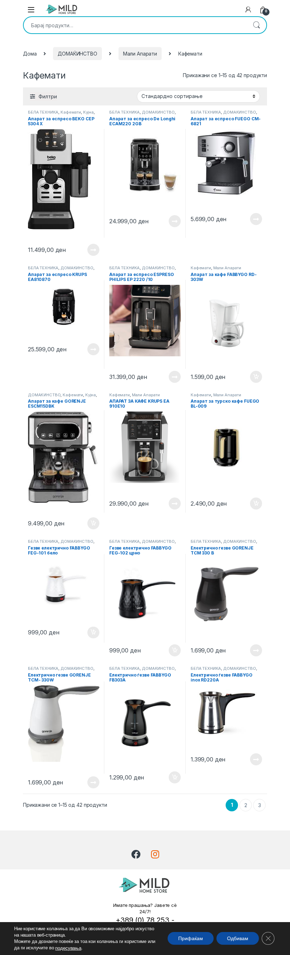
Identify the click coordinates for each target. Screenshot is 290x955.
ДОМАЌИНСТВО (77, 54)
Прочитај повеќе (88, 250)
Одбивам (237, 939)
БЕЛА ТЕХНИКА (43, 112)
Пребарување (256, 25)
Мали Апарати (140, 54)
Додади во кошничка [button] (250, 377)
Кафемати (70, 112)
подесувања (68, 948)
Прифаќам (190, 939)
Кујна (88, 112)
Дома (29, 54)
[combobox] (135, 25)
